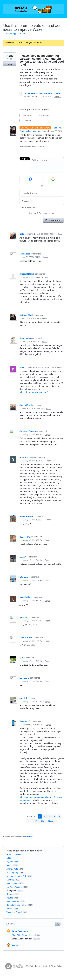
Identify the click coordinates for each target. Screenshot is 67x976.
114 (43, 821)
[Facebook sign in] (30, 179)
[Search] (57, 924)
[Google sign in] (53, 179)
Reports (10, 894)
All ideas (10, 858)
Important (45, 115)
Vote (10, 64)
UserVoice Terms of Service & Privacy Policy (44, 966)
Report (60, 234)
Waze (15, 945)
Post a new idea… (15, 854)
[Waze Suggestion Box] (33, 9)
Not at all (29, 115)
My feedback (12, 862)
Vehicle (10, 909)
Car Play (10, 880)
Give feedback (20, 931)
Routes (10, 898)
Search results (13, 901)
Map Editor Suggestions (23, 935)
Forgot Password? (28, 207)
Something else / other (16, 905)
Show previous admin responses (34, 146)
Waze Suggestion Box (18, 850)
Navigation (36, 850)
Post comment (53, 220)
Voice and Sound (14, 912)
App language (13, 872)
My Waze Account (14, 887)
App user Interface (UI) (16, 876)
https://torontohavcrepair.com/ (34, 392)
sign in (30, 836)
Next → (52, 821)
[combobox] (31, 924)
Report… (57, 97)
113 (35, 821)
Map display (12, 883)
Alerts (9, 865)
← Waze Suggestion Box (14, 34)
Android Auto (12, 869)
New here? (41, 213)
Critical (29, 120)
